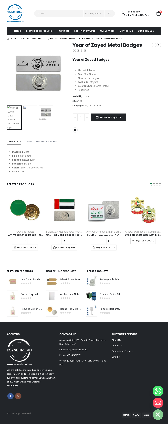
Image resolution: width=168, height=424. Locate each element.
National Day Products (57, 232)
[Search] (110, 13)
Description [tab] (14, 141)
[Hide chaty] (158, 414)
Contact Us (126, 30)
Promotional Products (39, 30)
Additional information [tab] (42, 141)
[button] (151, 184)
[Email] (158, 403)
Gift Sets (64, 30)
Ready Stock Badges (91, 105)
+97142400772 (74, 355)
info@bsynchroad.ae (76, 349)
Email (75, 130)
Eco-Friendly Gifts (84, 30)
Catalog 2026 (146, 30)
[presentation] (7, 73)
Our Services (107, 30)
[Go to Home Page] (8, 39)
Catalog (115, 356)
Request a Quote (110, 117)
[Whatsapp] (158, 391)
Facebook (10, 396)
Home (17, 30)
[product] (25, 210)
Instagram (18, 396)
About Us (116, 340)
